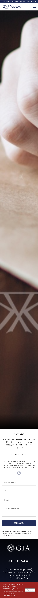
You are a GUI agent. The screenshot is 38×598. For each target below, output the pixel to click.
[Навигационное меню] (34, 7)
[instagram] (19, 473)
